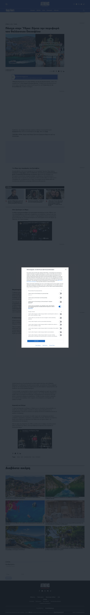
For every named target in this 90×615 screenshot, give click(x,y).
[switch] (60, 293)
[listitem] (45, 290)
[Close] (66, 270)
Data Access (45, 345)
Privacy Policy (52, 345)
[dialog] (45, 307)
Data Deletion (38, 345)
